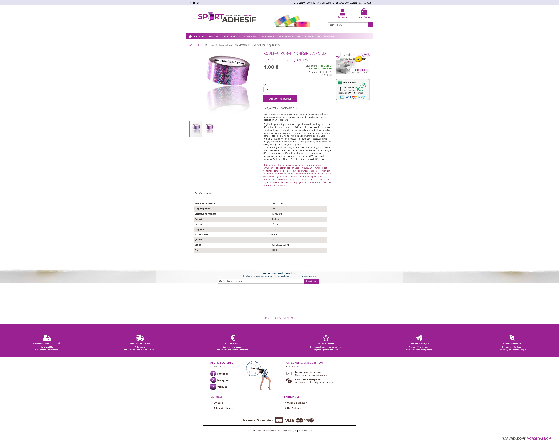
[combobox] (350, 24)
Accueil (194, 45)
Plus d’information (203, 193)
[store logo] (222, 19)
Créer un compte (305, 2)
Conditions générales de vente (269, 431)
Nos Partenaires (295, 408)
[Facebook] (213, 373)
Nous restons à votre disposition (311, 373)
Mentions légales (290, 431)
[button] (366, 3)
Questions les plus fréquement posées (314, 381)
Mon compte (327, 2)
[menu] (279, 36)
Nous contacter (347, 2)
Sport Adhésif (249, 431)
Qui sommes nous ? (297, 402)
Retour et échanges (223, 408)
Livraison (218, 402)
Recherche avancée (306, 431)
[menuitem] (199, 36)
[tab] (203, 193)
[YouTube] (213, 387)
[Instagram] (213, 380)
